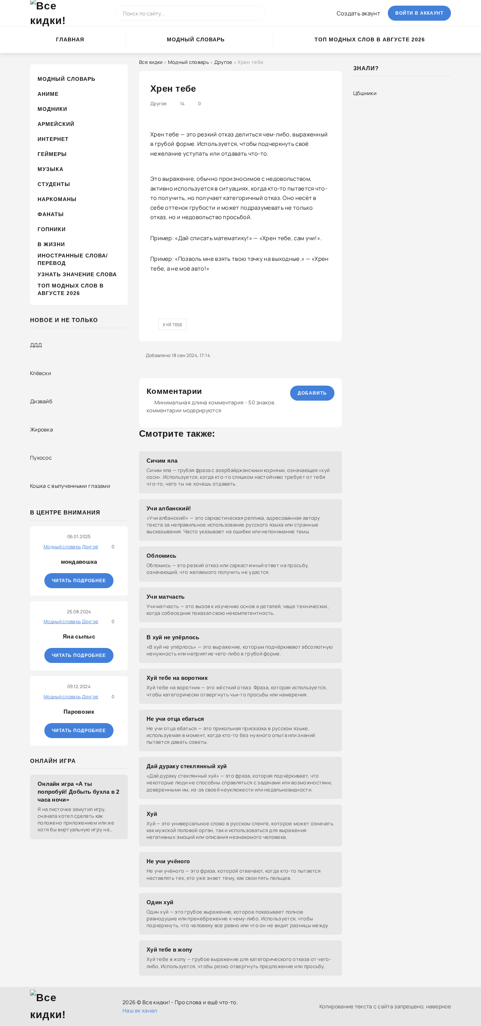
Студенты (54, 184)
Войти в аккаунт (419, 13)
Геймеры (52, 154)
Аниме (48, 94)
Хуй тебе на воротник (177, 678)
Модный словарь (196, 39)
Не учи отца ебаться (175, 719)
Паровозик (79, 711)
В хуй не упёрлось (173, 637)
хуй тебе (172, 324)
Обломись (161, 555)
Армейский (56, 124)
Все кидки (151, 62)
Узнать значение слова (77, 274)
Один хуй (160, 902)
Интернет (53, 139)
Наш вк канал (140, 1010)
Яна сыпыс (79, 636)
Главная (70, 39)
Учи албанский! (169, 508)
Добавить (312, 393)
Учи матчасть (166, 596)
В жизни (51, 244)
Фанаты (51, 214)
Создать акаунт (358, 13)
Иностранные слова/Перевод (73, 259)
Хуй (152, 814)
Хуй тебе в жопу (169, 949)
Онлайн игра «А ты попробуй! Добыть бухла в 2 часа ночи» (78, 792)
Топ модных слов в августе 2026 (370, 39)
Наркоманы (57, 199)
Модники (52, 109)
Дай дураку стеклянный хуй (187, 766)
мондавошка (79, 561)
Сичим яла (162, 460)
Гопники (52, 229)
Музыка (51, 169)
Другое (223, 62)
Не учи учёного (168, 861)
